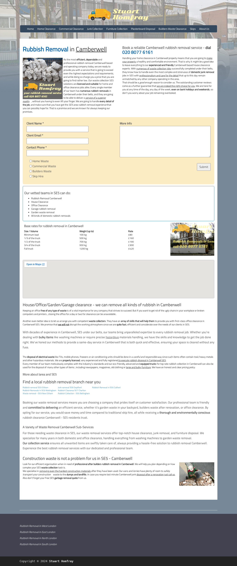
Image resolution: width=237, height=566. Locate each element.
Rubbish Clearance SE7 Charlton (72, 390)
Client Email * (35, 135)
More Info (126, 123)
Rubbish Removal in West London (38, 526)
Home (30, 29)
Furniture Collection (117, 29)
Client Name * (35, 123)
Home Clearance (46, 29)
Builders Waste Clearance (173, 29)
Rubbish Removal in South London (38, 544)
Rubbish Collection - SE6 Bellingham (74, 393)
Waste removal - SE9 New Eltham (38, 393)
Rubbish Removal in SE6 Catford (106, 387)
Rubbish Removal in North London (38, 538)
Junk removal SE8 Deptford (70, 387)
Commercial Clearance (71, 29)
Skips (193, 29)
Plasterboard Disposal (143, 29)
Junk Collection (95, 29)
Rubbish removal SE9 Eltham (35, 387)
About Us (204, 29)
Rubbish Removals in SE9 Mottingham (39, 390)
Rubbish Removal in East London (37, 532)
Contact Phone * (37, 147)
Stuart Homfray (60, 561)
